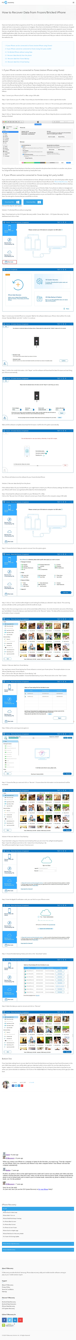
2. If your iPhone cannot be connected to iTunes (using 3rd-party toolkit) (28, 49)
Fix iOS (32, 1082)
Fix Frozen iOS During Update (11, 1236)
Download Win (9, 202)
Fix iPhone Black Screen (9, 1221)
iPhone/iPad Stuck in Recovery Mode (13, 1233)
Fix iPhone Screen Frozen (10, 1227)
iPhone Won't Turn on (9, 1215)
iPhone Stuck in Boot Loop (10, 1212)
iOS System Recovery (8, 1308)
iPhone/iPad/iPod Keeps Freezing (12, 1218)
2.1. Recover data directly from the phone (18, 55)
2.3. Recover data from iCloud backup (17, 62)
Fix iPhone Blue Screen (9, 1224)
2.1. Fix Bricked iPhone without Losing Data (18, 52)
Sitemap (4, 1291)
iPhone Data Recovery (61, 182)
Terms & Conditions (8, 1289)
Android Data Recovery (9, 1302)
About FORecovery (7, 1285)
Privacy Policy (6, 1287)
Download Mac (31, 202)
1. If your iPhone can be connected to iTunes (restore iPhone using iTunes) (28, 45)
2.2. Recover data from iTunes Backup (17, 58)
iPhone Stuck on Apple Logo (10, 1230)
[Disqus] (38, 1118)
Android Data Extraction (9, 1304)
